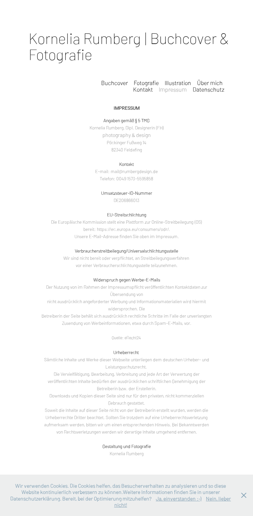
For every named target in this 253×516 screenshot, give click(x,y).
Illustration (178, 83)
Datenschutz (208, 89)
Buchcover (114, 83)
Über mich (210, 83)
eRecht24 (133, 337)
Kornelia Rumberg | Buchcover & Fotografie (130, 45)
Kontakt (143, 89)
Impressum (173, 89)
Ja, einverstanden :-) (179, 498)
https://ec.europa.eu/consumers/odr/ (133, 229)
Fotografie (146, 83)
